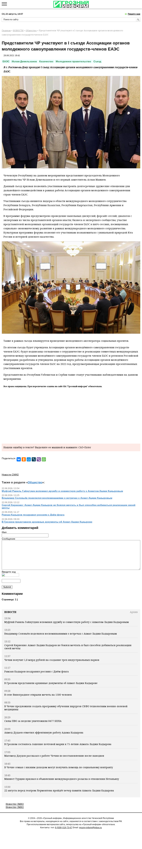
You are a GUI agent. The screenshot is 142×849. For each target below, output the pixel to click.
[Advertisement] (71, 415)
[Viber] (39, 459)
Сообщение (8, 538)
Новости (10, 612)
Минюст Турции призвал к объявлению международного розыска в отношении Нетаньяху (61, 779)
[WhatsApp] (44, 459)
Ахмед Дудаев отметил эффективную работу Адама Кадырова (43, 732)
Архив (134, 612)
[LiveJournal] (34, 459)
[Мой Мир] (29, 459)
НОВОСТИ (18, 30)
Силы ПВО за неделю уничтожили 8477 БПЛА (32, 721)
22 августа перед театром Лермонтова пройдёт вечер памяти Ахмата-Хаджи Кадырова (59, 790)
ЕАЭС (6, 61)
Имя (4, 532)
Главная (6, 30)
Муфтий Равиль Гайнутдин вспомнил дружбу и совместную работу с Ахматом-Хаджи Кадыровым (66, 622)
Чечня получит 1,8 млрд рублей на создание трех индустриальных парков (51, 660)
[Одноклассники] (24, 459)
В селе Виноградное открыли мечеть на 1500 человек (38, 694)
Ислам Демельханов (24, 61)
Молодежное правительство (73, 61)
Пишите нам (134, 14)
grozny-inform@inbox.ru (90, 827)
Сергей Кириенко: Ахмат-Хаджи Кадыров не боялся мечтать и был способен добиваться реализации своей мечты (67, 647)
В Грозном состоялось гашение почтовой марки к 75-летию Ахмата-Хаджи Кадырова (57, 744)
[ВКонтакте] (19, 459)
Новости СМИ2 (15, 804)
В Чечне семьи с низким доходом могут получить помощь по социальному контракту (58, 767)
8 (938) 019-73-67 (63, 827)
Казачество (46, 61)
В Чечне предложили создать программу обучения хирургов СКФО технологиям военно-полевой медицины (65, 708)
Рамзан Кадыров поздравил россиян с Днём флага (36, 671)
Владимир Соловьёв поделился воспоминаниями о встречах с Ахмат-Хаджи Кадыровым (60, 633)
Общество (31, 30)
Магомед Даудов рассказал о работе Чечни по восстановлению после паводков (54, 755)
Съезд (97, 61)
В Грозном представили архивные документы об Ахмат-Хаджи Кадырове (50, 683)
